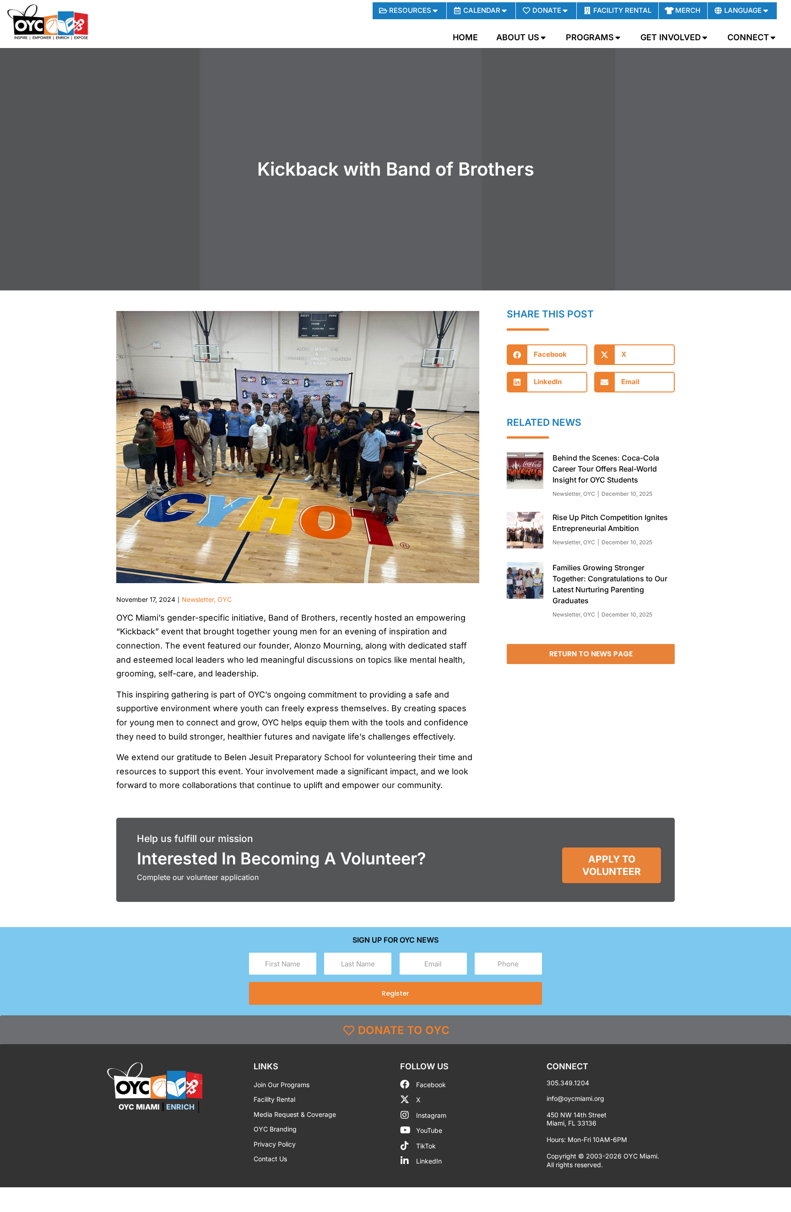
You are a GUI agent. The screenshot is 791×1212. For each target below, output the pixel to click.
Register (395, 993)
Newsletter (198, 599)
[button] (547, 354)
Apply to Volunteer (611, 865)
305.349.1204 (568, 1083)
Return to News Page (591, 654)
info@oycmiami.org (575, 1098)
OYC (224, 599)
